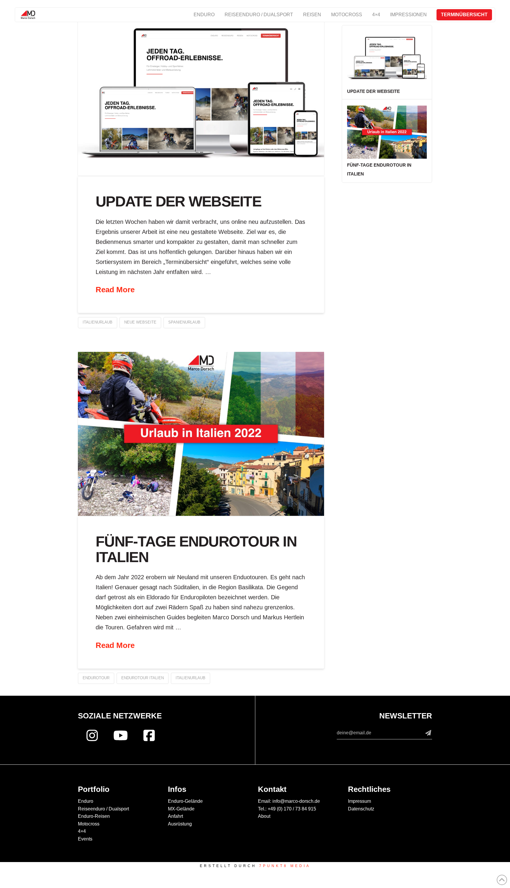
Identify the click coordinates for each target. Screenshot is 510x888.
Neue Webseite (140, 322)
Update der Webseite (178, 201)
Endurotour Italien (142, 678)
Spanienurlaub (184, 322)
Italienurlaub (97, 322)
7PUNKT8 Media (284, 866)
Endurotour (96, 678)
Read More (115, 289)
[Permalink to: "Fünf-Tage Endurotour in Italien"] (201, 434)
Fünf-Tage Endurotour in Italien (196, 549)
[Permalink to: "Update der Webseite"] (201, 94)
